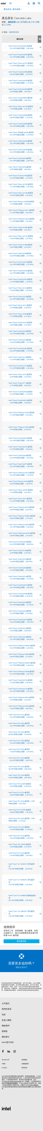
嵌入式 (31, 22)
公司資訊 (5, 1003)
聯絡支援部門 (21, 967)
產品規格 (16, 9)
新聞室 (5, 1031)
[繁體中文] (34, 3)
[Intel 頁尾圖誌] (6, 1108)
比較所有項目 (14, 32)
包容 (4, 1014)
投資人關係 (6, 1020)
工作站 (8, 25)
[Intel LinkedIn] (9, 1052)
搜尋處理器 (21, 941)
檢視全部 (12, 22)
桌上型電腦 (22, 22)
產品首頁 (7, 9)
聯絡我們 (5, 1026)
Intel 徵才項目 (8, 1042)
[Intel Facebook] (3, 1052)
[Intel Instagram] (15, 1052)
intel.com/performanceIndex (13, 1081)
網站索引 (5, 1037)
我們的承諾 (6, 1009)
